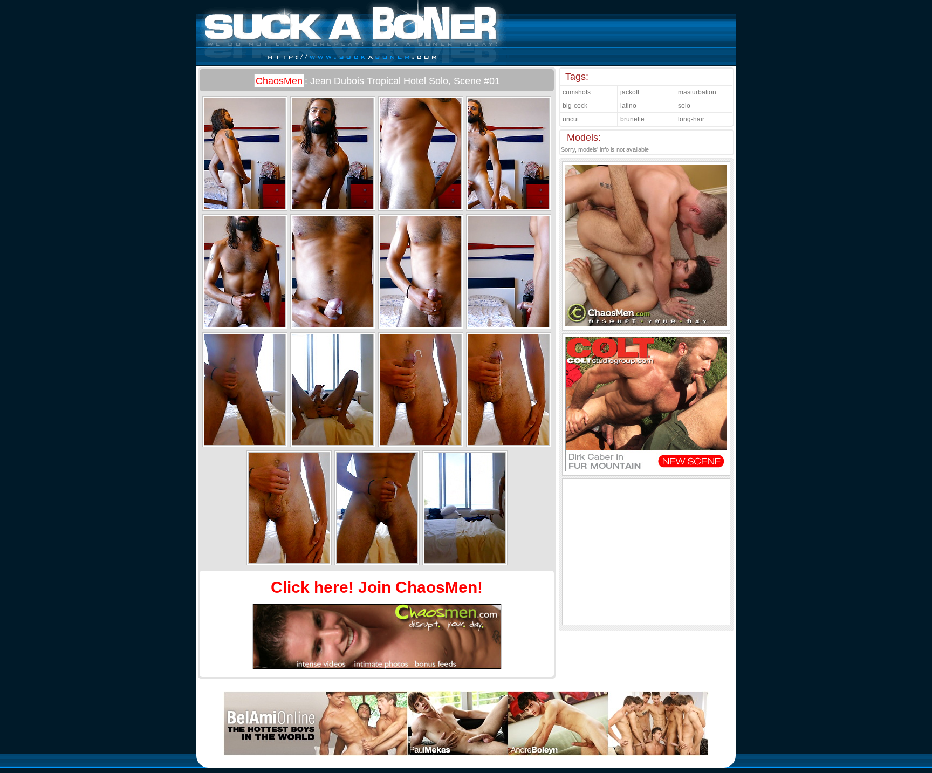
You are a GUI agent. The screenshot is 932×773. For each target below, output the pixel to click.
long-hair (691, 119)
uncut (571, 119)
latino (628, 106)
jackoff (629, 92)
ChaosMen (279, 81)
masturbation (697, 92)
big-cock (575, 106)
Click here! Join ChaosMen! (377, 587)
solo (684, 106)
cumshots (577, 92)
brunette (632, 119)
